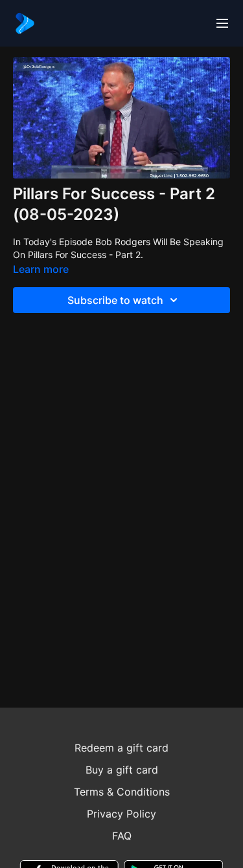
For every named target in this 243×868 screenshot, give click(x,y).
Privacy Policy (121, 813)
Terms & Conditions (122, 791)
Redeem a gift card (121, 747)
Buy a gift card (122, 769)
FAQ (122, 835)
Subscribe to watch (115, 300)
